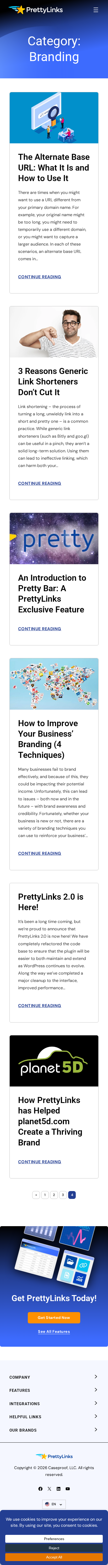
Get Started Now (54, 1317)
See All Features (54, 1331)
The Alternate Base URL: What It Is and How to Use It (54, 167)
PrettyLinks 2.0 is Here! (50, 902)
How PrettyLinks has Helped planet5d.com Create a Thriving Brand (50, 1121)
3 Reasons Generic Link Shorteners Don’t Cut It (53, 381)
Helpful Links (25, 1417)
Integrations (24, 1403)
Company (19, 1377)
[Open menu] (96, 10)
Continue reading (39, 277)
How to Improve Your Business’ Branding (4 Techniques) (48, 739)
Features (19, 1390)
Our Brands (23, 1430)
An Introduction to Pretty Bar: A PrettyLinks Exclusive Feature (52, 594)
